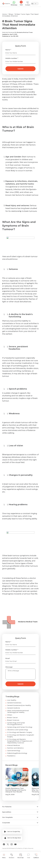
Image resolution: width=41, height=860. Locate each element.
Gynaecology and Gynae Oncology (19, 727)
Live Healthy (11, 700)
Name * (8, 50)
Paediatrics (11, 756)
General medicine (13, 708)
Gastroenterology (13, 750)
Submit (20, 69)
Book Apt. (21, 857)
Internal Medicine (13, 745)
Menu (4, 857)
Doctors (11, 857)
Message (9, 667)
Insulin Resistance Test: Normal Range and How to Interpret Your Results (15, 790)
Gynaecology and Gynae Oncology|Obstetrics (16, 723)
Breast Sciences (13, 720)
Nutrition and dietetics (15, 748)
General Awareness (14, 703)
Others (9, 715)
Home (4, 14)
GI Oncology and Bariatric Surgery (19, 732)
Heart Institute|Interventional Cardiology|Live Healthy (18, 711)
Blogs (11, 14)
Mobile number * (11, 58)
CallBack (36, 857)
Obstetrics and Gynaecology (17, 730)
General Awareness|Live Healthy (19, 705)
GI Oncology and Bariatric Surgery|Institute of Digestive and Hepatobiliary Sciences (19, 741)
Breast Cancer (12, 717)
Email (7, 658)
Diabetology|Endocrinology (17, 753)
